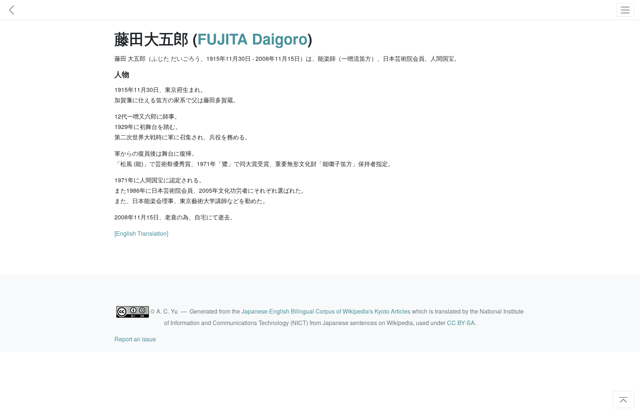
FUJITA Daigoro (252, 38)
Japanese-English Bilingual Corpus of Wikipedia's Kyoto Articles (325, 311)
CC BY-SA (461, 322)
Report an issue (135, 339)
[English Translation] (141, 233)
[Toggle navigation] (625, 10)
